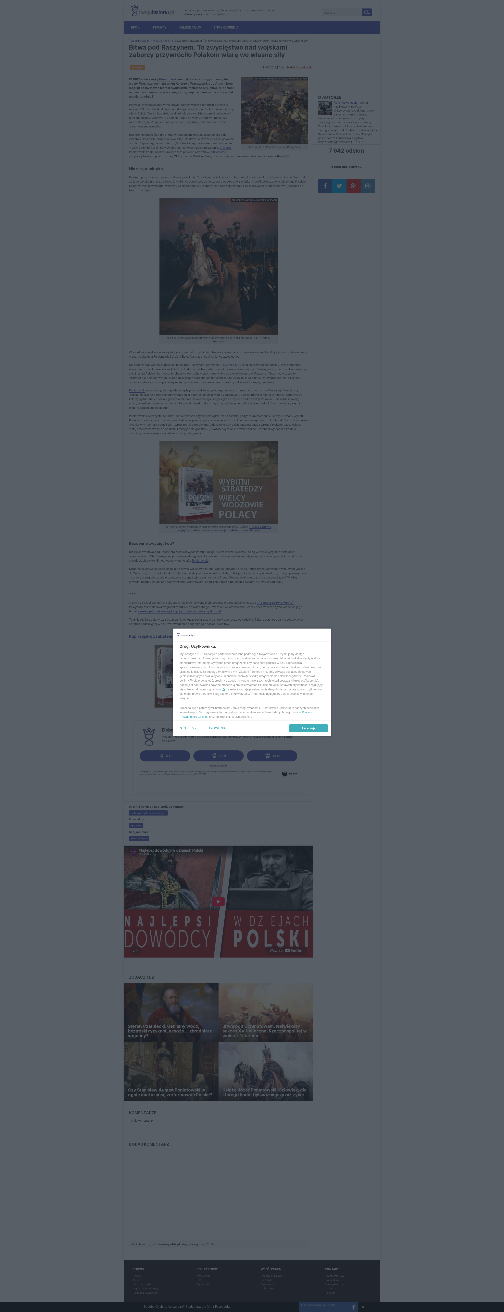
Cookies (203, 716)
